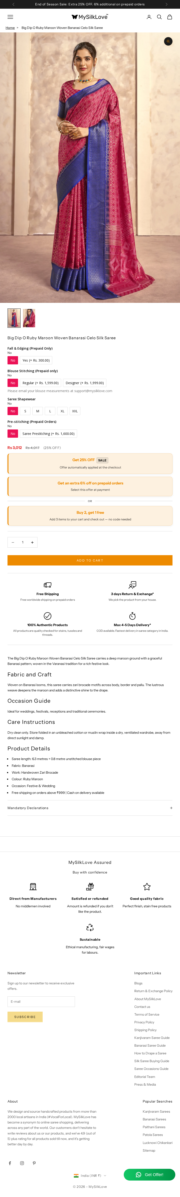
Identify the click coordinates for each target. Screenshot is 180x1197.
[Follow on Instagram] (22, 1163)
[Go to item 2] (29, 318)
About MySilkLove (147, 999)
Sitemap (149, 1150)
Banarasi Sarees (154, 1119)
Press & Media (145, 1084)
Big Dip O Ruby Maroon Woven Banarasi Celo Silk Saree (62, 28)
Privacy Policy (144, 1022)
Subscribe (25, 1017)
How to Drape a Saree (150, 1053)
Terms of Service (146, 1014)
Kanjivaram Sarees (156, 1111)
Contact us (142, 1007)
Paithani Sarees (154, 1127)
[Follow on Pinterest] (34, 1163)
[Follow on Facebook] (10, 1163)
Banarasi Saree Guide (150, 1045)
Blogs (138, 983)
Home (10, 28)
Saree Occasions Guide (151, 1069)
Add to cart (90, 560)
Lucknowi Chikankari (157, 1143)
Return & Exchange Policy (153, 991)
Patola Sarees (153, 1135)
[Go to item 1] (14, 318)
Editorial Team (144, 1077)
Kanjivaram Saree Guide (152, 1038)
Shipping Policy (145, 1030)
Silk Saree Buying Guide (151, 1061)
